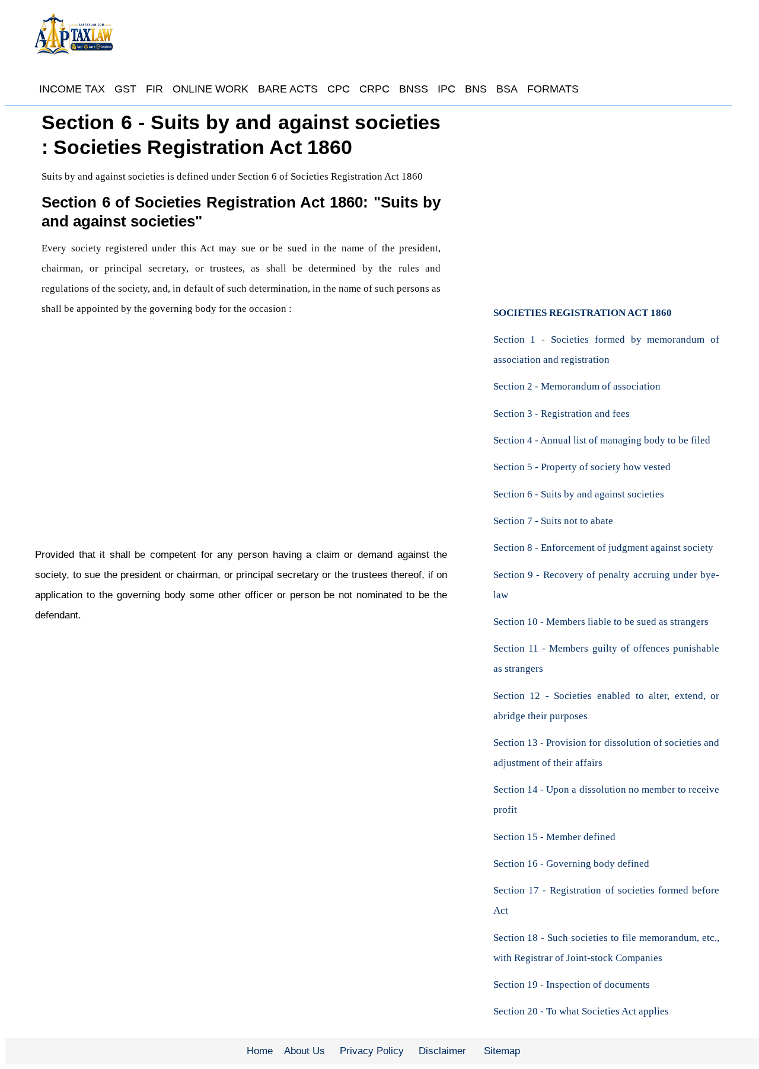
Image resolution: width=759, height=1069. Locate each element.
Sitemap (502, 1051)
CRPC (374, 89)
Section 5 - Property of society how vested (582, 467)
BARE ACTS (288, 89)
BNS (476, 89)
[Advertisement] (241, 429)
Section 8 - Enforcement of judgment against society (603, 547)
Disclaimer (442, 1051)
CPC (338, 89)
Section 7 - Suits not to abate (553, 520)
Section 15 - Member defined (554, 837)
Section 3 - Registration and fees (561, 413)
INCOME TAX (72, 89)
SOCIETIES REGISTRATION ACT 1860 (582, 312)
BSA (507, 89)
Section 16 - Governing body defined (571, 863)
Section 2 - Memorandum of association (577, 386)
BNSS (413, 89)
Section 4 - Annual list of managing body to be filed (601, 440)
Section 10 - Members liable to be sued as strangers (601, 621)
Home (260, 1051)
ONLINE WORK (210, 89)
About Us (304, 1051)
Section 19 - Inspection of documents (571, 984)
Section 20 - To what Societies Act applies (581, 1011)
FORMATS (553, 89)
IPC (446, 89)
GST (125, 89)
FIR (154, 89)
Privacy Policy (372, 1051)
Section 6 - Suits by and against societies (578, 494)
